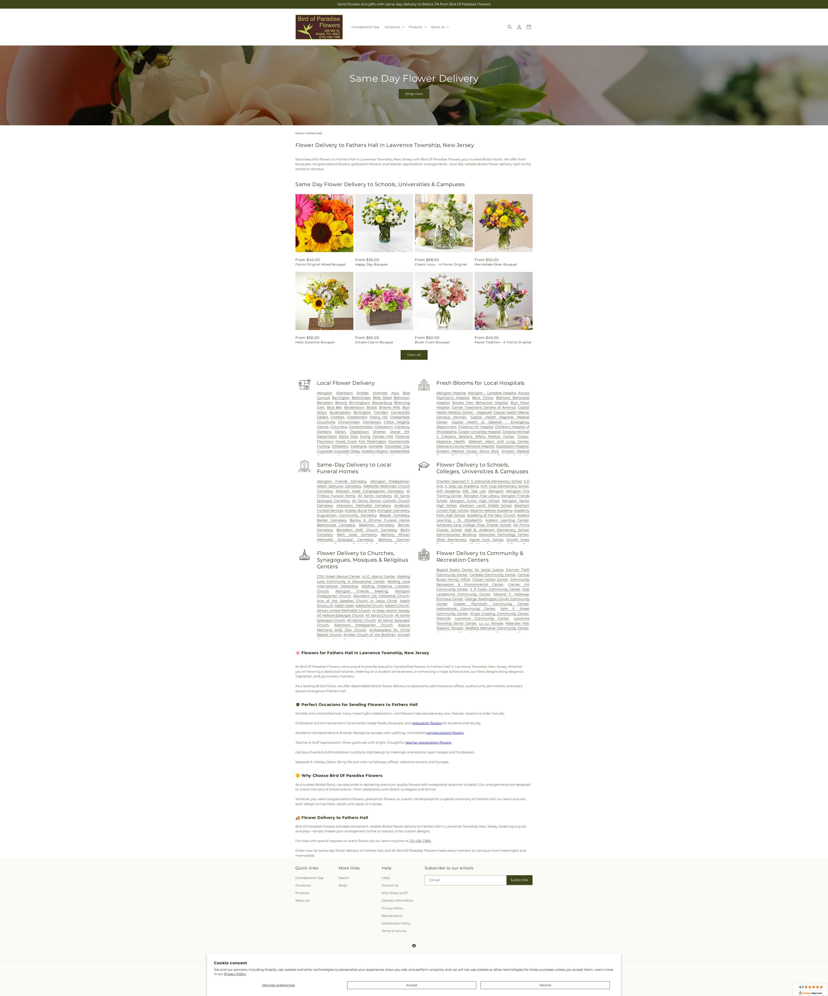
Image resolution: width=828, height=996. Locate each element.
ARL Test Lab (474, 491)
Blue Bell (334, 407)
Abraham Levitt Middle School (485, 505)
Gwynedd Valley (347, 451)
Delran (340, 432)
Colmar (323, 427)
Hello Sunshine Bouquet (315, 342)
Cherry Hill (378, 417)
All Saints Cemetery (375, 496)
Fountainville (398, 441)
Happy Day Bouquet (371, 264)
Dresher (379, 432)
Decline (545, 985)
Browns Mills (389, 407)
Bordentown (354, 407)
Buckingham (340, 412)
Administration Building (456, 535)
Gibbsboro (340, 446)
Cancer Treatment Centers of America (484, 407)
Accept (411, 985)
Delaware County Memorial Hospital (465, 446)
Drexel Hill (399, 432)
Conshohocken (361, 427)
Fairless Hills (383, 436)
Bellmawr (401, 398)
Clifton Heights (396, 422)
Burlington (362, 412)
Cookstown (384, 427)
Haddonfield (399, 451)
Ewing (365, 436)
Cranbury (402, 427)
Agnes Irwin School (486, 539)
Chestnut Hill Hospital (476, 427)
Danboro (324, 432)
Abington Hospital (451, 393)
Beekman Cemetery (376, 525)
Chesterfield (399, 417)
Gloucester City (397, 446)
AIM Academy (448, 491)
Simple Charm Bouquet (374, 342)
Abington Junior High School (474, 501)
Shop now (414, 94)
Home (299, 133)
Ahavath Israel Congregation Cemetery (369, 491)
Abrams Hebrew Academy (491, 510)
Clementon (372, 422)
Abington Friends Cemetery (342, 481)
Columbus (339, 427)
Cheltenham (357, 417)
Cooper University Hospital (479, 432)
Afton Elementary (451, 539)
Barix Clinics (482, 398)
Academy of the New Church (491, 515)
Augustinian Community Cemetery (346, 515)
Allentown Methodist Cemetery (363, 505)
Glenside (376, 446)
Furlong (323, 446)
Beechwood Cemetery (336, 525)
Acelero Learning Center (507, 520)
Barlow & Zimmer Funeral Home (379, 520)
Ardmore (380, 393)
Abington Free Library (481, 496)
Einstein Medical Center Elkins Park (467, 451)
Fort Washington (372, 441)
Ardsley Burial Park (360, 510)
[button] (394, 26)
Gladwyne (358, 446)
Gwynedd (324, 451)
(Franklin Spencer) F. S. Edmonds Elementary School (479, 481)
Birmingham (359, 403)
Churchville (326, 422)
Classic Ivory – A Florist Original (441, 264)
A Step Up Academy (462, 486)
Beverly (341, 403)
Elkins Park (348, 436)
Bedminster (361, 398)
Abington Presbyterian (389, 481)
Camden (381, 412)
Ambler (363, 393)
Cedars (322, 417)
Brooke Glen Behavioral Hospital (480, 403)
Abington (324, 393)
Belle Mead (382, 398)
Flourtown (325, 441)
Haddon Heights (374, 451)
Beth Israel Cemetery (356, 535)
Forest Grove (346, 441)
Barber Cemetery (332, 520)
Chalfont (337, 417)
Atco (395, 393)
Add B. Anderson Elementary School (497, 530)
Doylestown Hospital (512, 446)
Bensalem (325, 403)
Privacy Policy (235, 974)
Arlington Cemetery (393, 510)
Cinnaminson (349, 422)
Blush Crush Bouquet (432, 342)
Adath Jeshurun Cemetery (339, 486)
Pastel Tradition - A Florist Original (503, 342)
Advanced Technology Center (504, 535)
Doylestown (359, 432)
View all (414, 355)
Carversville (400, 412)
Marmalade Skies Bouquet (496, 264)
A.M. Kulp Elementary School (505, 486)
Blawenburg (382, 403)
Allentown (344, 393)
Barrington (341, 398)
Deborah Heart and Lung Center (499, 441)
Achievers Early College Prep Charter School (473, 525)
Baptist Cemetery (394, 515)
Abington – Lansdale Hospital (492, 393)
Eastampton (327, 436)
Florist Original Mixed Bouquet (320, 264)
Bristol (372, 407)
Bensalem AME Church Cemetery (366, 530)
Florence (402, 436)
